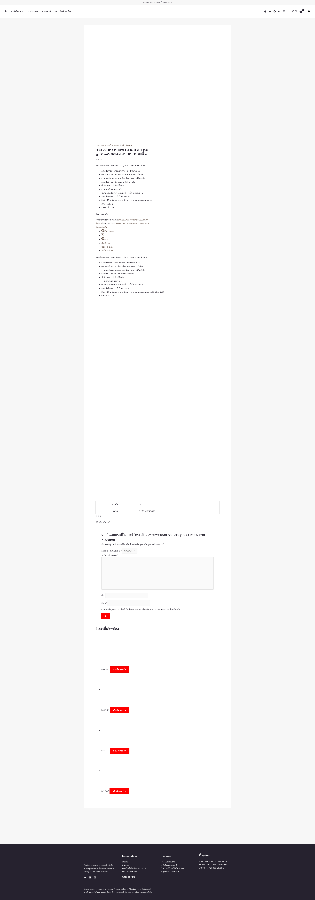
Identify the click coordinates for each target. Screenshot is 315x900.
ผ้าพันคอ (125, 865)
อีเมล (104, 603)
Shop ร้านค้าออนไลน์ (62, 11)
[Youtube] (85, 877)
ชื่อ (103, 595)
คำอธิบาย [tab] (105, 243)
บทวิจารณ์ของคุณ (109, 555)
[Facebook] (275, 11)
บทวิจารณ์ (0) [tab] (107, 250)
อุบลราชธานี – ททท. (129, 871)
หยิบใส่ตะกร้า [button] (119, 669)
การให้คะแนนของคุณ (111, 551)
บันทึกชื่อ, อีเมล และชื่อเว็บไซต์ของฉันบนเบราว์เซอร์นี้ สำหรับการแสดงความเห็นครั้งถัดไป (141, 609)
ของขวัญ (149, 889)
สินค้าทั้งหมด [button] (16, 11)
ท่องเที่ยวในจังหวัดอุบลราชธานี (134, 868)
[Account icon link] (309, 11)
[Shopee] (265, 11)
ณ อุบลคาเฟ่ (46, 11)
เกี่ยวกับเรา (126, 862)
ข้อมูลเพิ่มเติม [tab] (107, 247)
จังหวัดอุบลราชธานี (168, 862)
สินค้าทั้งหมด (126, 145)
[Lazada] (270, 11)
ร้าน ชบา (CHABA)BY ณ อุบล (172, 868)
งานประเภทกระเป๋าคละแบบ (107, 145)
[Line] (284, 11)
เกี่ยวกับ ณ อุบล (32, 11)
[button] (6, 11)
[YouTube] (279, 11)
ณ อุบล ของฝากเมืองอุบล (170, 871)
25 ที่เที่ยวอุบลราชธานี (169, 865)
